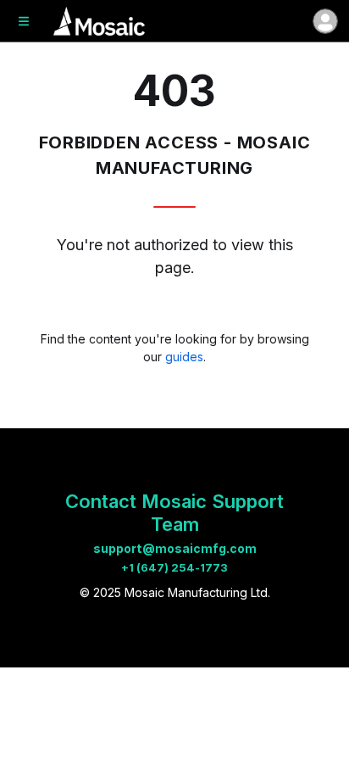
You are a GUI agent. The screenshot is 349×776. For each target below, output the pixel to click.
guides (184, 356)
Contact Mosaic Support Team (174, 512)
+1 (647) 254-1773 (174, 567)
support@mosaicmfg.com (175, 548)
